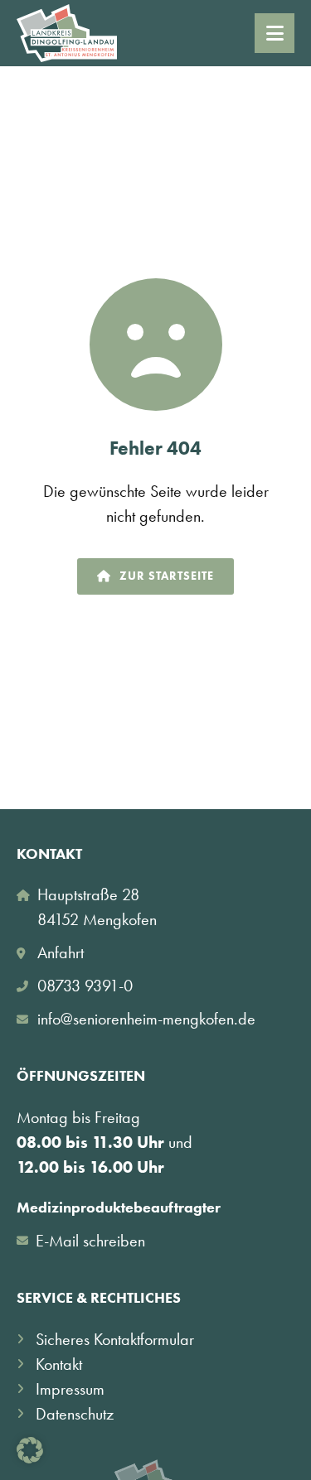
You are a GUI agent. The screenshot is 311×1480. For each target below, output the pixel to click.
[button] (30, 1450)
